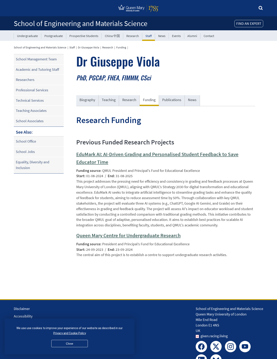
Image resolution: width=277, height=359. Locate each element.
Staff (148, 36)
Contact (209, 36)
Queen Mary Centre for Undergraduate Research (128, 235)
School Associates (30, 121)
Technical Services (30, 100)
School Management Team (36, 59)
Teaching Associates (31, 110)
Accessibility (23, 316)
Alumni (192, 36)
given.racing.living (214, 336)
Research (132, 36)
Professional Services (32, 90)
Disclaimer (22, 308)
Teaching (109, 99)
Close (69, 343)
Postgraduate (53, 36)
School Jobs (25, 151)
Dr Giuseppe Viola (88, 47)
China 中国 (112, 36)
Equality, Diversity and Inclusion (32, 165)
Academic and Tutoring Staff (37, 69)
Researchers (25, 79)
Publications (171, 99)
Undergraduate (27, 36)
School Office (26, 141)
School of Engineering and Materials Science (80, 23)
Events (176, 36)
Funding (121, 47)
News (161, 36)
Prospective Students (83, 36)
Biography (87, 99)
